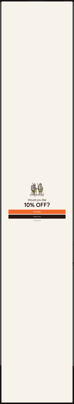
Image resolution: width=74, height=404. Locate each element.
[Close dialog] (70, 3)
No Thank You (37, 220)
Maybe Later (37, 216)
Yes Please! (37, 212)
